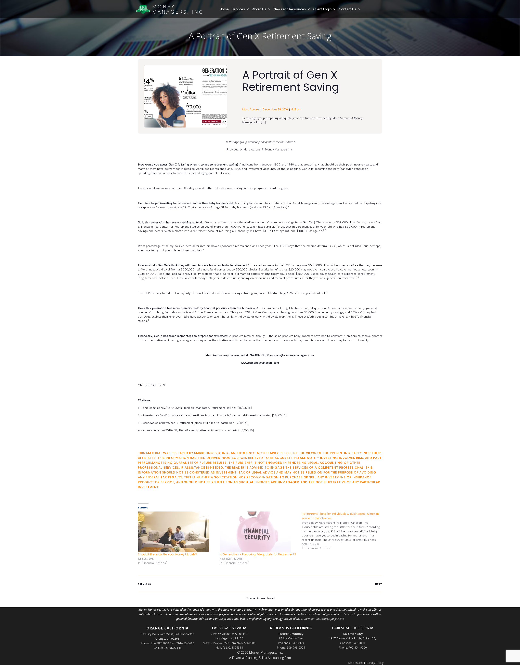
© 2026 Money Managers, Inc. (260, 652)
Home (224, 9)
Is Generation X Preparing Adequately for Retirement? (258, 554)
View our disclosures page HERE (324, 619)
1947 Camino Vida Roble (345, 638)
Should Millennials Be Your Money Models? (167, 554)
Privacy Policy (375, 663)
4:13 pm (296, 109)
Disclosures (355, 663)
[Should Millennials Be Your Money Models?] (177, 531)
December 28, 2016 (275, 109)
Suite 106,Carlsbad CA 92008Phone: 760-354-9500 (357, 642)
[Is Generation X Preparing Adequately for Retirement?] (259, 531)
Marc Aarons (250, 109)
